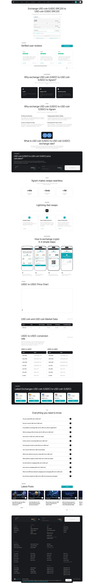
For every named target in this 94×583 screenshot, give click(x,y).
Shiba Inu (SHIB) (50, 545)
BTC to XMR (16, 561)
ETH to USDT (65, 555)
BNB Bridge (32, 569)
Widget (32, 532)
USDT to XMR (33, 555)
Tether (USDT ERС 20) (18, 547)
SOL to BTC (33, 558)
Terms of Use (65, 528)
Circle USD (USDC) (34, 545)
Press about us (16, 530)
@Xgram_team (49, 535)
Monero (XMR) (33, 547)
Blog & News (16, 528)
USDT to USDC (66, 560)
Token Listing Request (34, 528)
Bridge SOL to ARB (66, 572)
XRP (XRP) (49, 544)
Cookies (64, 532)
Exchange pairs (26, 4)
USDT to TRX (49, 553)
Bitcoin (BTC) (16, 544)
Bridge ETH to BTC (50, 569)
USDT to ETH (49, 560)
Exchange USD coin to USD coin (40, 4)
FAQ (47, 527)
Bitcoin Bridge (16, 567)
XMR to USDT (33, 556)
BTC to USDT (16, 558)
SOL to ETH (49, 558)
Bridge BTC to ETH (50, 567)
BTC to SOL (65, 558)
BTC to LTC (65, 553)
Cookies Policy (45, 581)
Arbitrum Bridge (33, 567)
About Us (15, 527)
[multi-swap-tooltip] (38, 30)
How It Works (49, 528)
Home (22, 4)
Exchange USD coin (32, 4)
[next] (72, 68)
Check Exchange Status (51, 530)
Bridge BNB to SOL (66, 569)
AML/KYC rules (37, 581)
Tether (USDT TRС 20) (34, 544)
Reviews (15, 532)
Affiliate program (33, 530)
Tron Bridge (16, 571)
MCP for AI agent (33, 533)
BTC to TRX (65, 556)
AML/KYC (65, 530)
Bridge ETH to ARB (50, 571)
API (31, 527)
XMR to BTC (16, 555)
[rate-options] (60, 33)
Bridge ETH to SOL (50, 572)
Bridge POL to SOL (66, 571)
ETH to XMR (33, 553)
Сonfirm (68, 580)
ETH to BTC (16, 560)
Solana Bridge (16, 569)
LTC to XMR (16, 553)
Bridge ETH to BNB (66, 574)
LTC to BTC (49, 556)
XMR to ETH (49, 555)
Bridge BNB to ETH (66, 567)
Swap (21, 400)
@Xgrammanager (50, 538)
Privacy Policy (65, 527)
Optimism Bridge (33, 572)
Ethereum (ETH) (16, 545)
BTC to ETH (16, 556)
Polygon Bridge (33, 571)
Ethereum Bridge (17, 572)
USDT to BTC (33, 560)
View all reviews (67, 45)
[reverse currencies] (39, 519)
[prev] (70, 68)
